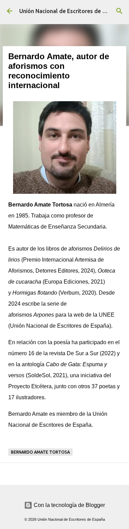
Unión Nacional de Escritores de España (70, 11)
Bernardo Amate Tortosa (40, 452)
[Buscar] (119, 11)
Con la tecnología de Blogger (68, 505)
